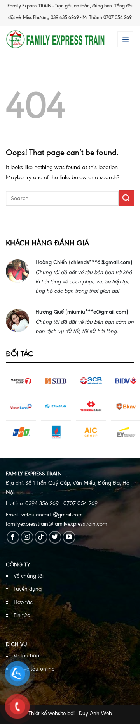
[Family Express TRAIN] (55, 39)
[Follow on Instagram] (27, 537)
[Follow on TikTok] (41, 537)
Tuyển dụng (28, 589)
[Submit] (126, 198)
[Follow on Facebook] (13, 537)
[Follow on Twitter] (55, 537)
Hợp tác (23, 602)
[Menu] (125, 39)
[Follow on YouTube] (69, 537)
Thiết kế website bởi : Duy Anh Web (70, 713)
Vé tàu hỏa (26, 655)
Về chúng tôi (29, 576)
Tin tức (22, 615)
